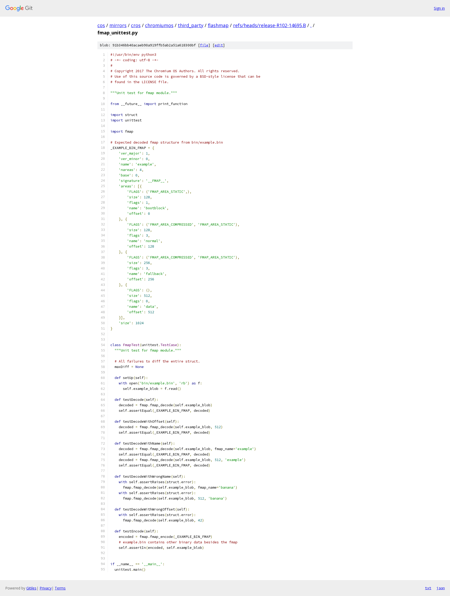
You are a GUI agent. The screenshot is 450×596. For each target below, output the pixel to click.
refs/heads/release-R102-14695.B (269, 25)
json (440, 588)
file (204, 45)
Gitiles (31, 588)
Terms (60, 588)
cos (101, 25)
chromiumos (159, 25)
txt (428, 588)
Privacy (46, 588)
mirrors (118, 25)
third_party (190, 25)
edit (219, 45)
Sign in (439, 8)
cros (136, 25)
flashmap (218, 25)
